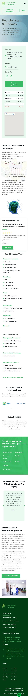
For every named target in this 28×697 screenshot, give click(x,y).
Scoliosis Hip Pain (10, 318)
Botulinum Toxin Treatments (13, 341)
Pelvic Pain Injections (11, 321)
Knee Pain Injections (10, 296)
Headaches (8, 262)
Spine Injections (9, 311)
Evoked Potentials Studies (12, 371)
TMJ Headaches (9, 282)
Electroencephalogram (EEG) (13, 368)
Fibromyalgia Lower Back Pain (13, 308)
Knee (5, 293)
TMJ (6, 280)
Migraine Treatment (10, 264)
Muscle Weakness (10, 356)
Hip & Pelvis (7, 315)
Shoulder (6, 326)
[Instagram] (7, 76)
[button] (24, 3)
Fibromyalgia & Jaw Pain (12, 288)
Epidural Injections (10, 343)
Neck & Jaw (7, 277)
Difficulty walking (10, 164)
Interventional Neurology (12, 353)
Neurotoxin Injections (11, 346)
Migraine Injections (10, 267)
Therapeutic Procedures (11, 338)
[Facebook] (11, 76)
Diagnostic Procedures (11, 362)
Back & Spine (7, 305)
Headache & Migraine (10, 259)
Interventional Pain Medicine (13, 377)
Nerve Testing (9, 365)
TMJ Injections (9, 285)
